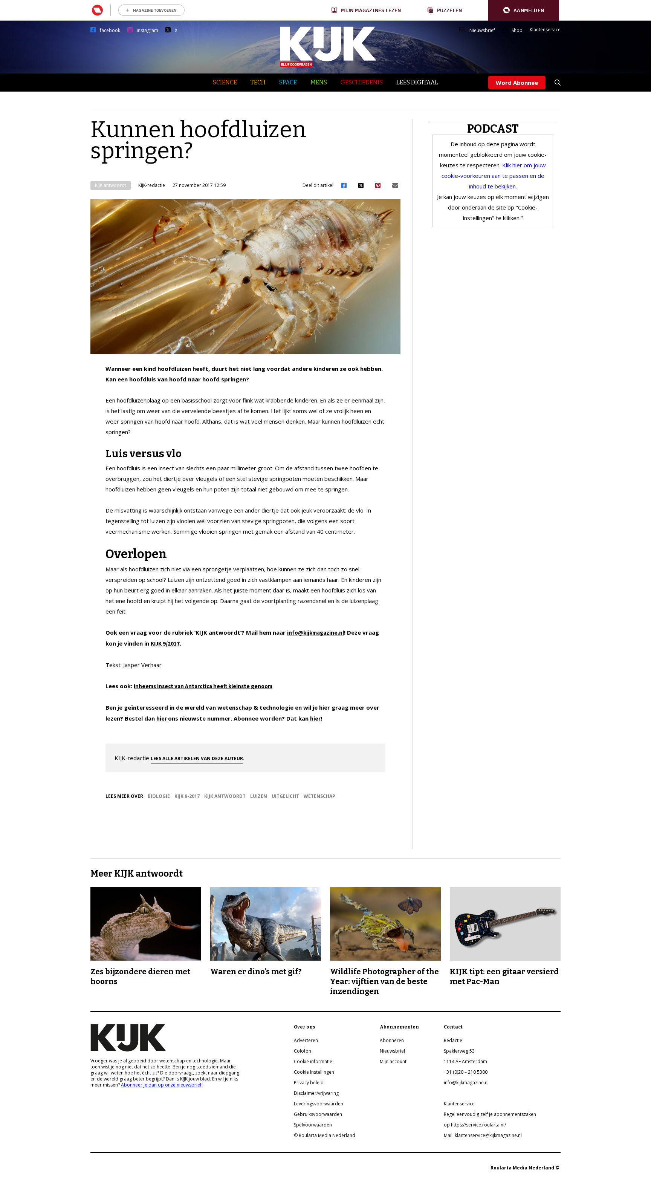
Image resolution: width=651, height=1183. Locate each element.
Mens (318, 82)
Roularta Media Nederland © (526, 1168)
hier (162, 718)
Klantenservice (545, 30)
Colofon (302, 1051)
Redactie (453, 1040)
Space (288, 82)
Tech (258, 82)
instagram (147, 31)
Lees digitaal (417, 82)
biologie (159, 796)
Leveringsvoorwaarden (318, 1103)
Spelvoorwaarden (313, 1125)
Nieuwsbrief (482, 31)
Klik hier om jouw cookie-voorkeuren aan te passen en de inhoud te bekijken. (494, 175)
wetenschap (319, 796)
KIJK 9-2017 (187, 796)
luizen (258, 796)
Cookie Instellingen (314, 1072)
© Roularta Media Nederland (324, 1135)
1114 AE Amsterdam (465, 1061)
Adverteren (306, 1040)
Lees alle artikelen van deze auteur (197, 758)
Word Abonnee (517, 82)
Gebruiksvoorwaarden (318, 1114)
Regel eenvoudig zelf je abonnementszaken (490, 1114)
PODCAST (493, 129)
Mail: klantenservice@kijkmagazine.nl (483, 1135)
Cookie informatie (313, 1061)
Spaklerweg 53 (459, 1051)
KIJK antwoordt (110, 185)
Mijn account (393, 1061)
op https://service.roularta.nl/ (475, 1125)
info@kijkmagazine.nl (315, 632)
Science (225, 82)
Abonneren (392, 1040)
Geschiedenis (362, 82)
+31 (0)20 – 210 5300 (465, 1072)
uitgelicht (285, 796)
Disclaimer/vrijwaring (316, 1093)
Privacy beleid (309, 1082)
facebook (110, 31)
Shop (517, 31)
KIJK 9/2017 (165, 643)
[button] (523, 10)
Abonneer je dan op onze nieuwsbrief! (162, 1085)
